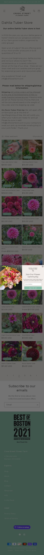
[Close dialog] (42, 266)
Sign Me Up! (33, 288)
